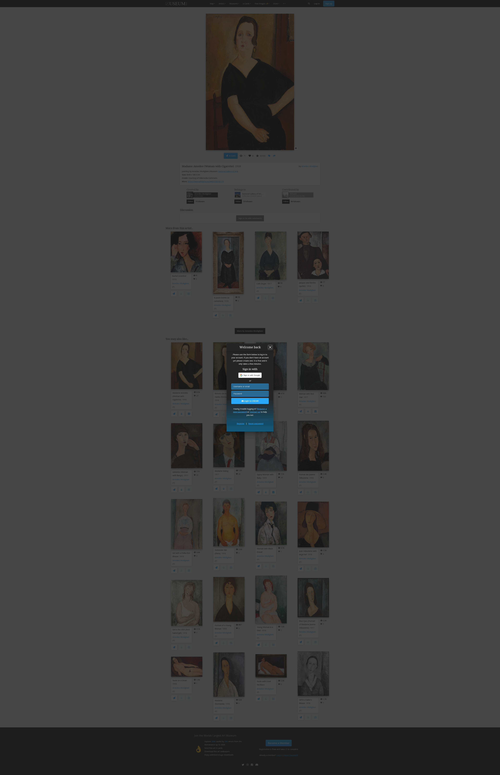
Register (241, 423)
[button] (250, 375)
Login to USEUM (250, 401)
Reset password (255, 423)
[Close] (270, 347)
